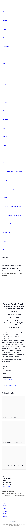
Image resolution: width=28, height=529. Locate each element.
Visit (4, 510)
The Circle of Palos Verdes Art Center (13, 206)
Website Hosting (16, 524)
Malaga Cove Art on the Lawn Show (11, 440)
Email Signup (6, 46)
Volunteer (20, 215)
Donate (4, 55)
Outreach (5, 516)
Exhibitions (5, 511)
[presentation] (13, 404)
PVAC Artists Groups (9, 215)
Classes (4, 515)
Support (4, 518)
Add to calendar (10, 385)
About (4, 12)
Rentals (4, 29)
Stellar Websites (15, 525)
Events (4, 513)
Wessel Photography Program (11, 189)
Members (5, 20)
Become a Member (7, 502)
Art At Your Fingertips (9, 180)
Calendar (5, 63)
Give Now (16, 215)
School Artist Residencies (18, 171)
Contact (5, 37)
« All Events (5, 257)
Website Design (7, 524)
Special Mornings (8, 171)
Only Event (10, 379)
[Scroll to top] (0, 528)
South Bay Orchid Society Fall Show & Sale (13, 465)
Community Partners (9, 223)
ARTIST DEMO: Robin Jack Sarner (10, 415)
